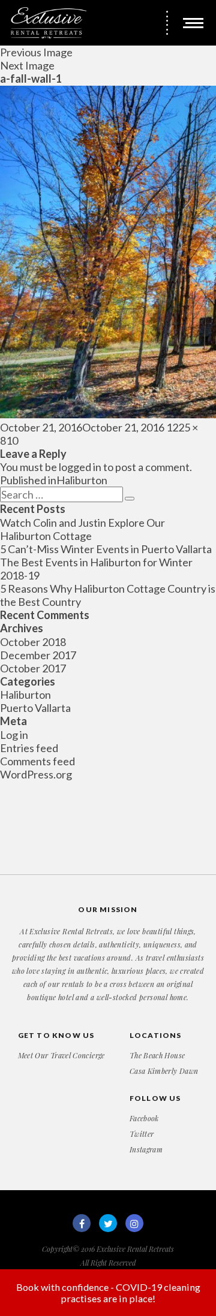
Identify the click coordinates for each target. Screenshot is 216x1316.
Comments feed (37, 761)
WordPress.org (36, 774)
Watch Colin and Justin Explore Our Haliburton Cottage (82, 529)
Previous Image (36, 52)
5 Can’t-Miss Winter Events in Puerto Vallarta (106, 549)
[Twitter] (108, 1223)
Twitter (142, 1134)
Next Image (27, 65)
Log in (14, 734)
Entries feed (29, 747)
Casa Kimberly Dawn (164, 1071)
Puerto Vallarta (35, 707)
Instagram (146, 1149)
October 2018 (33, 641)
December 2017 (38, 655)
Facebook (144, 1118)
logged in (80, 466)
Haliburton (25, 694)
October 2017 (33, 668)
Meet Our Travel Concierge (61, 1055)
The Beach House (157, 1055)
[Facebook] (82, 1223)
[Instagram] (134, 1223)
